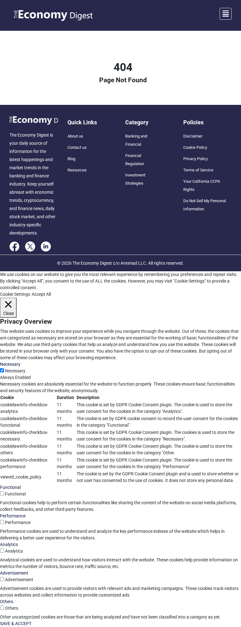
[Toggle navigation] (226, 14)
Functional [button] (10, 487)
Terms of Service (198, 170)
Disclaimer (192, 136)
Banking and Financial (136, 140)
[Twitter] (30, 246)
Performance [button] (12, 515)
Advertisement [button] (14, 573)
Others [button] (6, 601)
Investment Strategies (135, 179)
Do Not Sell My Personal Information (204, 204)
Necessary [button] (10, 364)
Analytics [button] (9, 544)
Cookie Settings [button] (15, 294)
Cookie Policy (195, 147)
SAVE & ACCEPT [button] (15, 623)
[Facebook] (14, 246)
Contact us (77, 147)
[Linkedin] (46, 246)
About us (75, 136)
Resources (77, 170)
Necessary (15, 370)
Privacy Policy (195, 158)
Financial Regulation (134, 159)
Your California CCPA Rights (201, 185)
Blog (71, 158)
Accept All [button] (41, 294)
